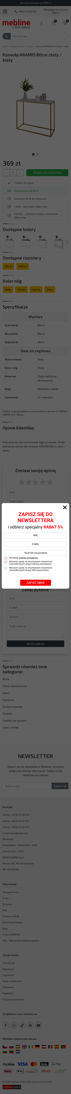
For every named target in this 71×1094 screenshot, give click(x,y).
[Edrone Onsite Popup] (35, 547)
